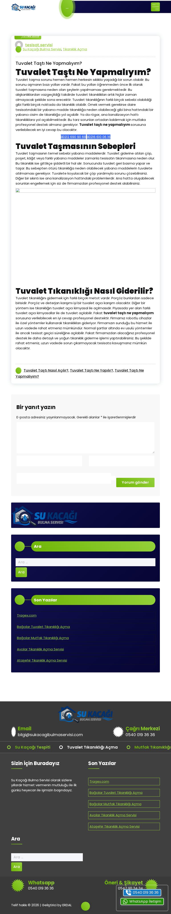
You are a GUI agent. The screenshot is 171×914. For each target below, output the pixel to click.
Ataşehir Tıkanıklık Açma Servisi (42, 660)
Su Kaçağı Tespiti (32, 747)
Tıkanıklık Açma (75, 49)
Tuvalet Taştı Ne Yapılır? (91, 370)
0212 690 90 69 (74, 136)
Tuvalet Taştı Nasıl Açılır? (46, 370)
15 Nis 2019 (30, 35)
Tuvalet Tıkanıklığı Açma (92, 747)
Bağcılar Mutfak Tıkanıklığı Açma (43, 637)
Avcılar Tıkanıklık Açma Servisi (40, 649)
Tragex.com (27, 615)
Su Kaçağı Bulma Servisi (42, 49)
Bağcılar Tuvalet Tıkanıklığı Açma (43, 626)
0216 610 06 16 (99, 136)
